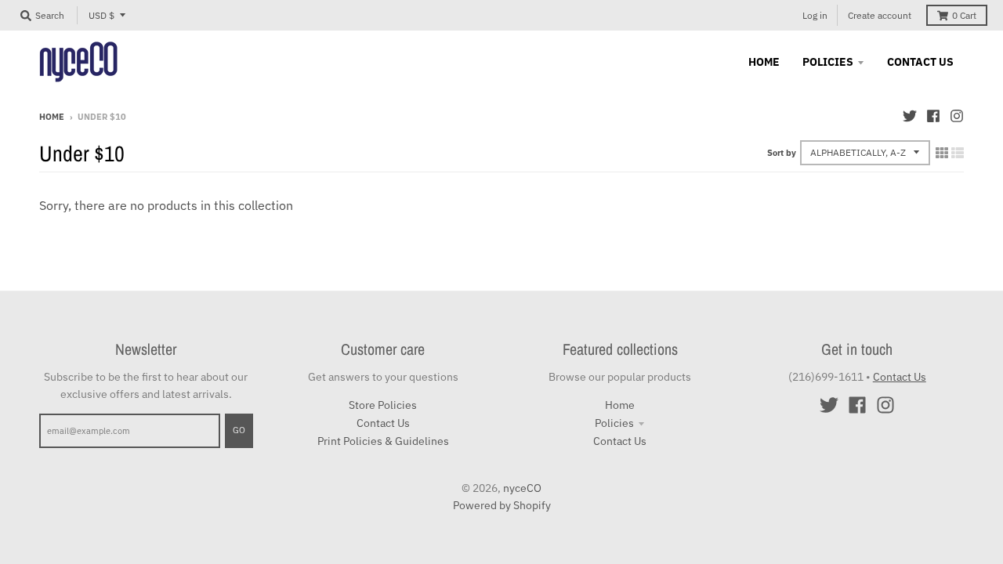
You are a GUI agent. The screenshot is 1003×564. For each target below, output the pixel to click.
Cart (964, 15)
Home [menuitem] (764, 62)
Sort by (781, 152)
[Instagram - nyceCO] (957, 116)
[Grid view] (942, 153)
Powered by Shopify (502, 505)
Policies (614, 423)
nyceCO (522, 488)
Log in (814, 15)
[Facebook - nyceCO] (933, 116)
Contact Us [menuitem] (920, 62)
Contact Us (383, 423)
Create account (879, 15)
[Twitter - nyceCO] (910, 116)
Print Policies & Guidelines (383, 441)
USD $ (101, 15)
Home (51, 116)
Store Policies (383, 405)
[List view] (957, 153)
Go (239, 430)
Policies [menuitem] (827, 62)
